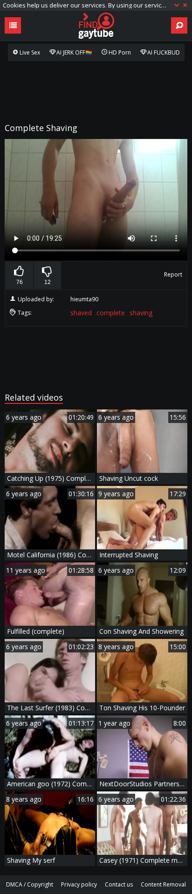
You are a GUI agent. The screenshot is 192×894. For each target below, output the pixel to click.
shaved (81, 312)
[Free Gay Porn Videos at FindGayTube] (96, 26)
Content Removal (163, 884)
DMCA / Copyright (29, 884)
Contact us (119, 884)
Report (173, 274)
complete (110, 312)
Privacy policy (79, 884)
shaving (141, 312)
